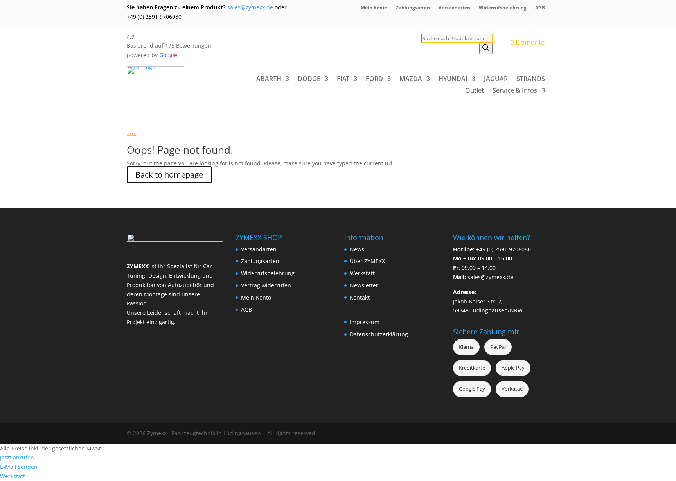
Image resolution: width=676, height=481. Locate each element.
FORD (374, 79)
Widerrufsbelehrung (503, 8)
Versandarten (454, 8)
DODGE (309, 79)
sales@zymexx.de (249, 7)
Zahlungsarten (413, 8)
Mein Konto (374, 8)
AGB (540, 8)
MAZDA (410, 79)
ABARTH (268, 79)
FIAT (343, 79)
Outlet (474, 91)
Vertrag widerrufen (266, 285)
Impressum (364, 322)
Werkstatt (362, 273)
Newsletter (364, 285)
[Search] (486, 48)
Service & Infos (515, 91)
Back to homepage (169, 174)
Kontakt (360, 297)
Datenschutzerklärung (379, 334)
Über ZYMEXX (367, 261)
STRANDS (530, 79)
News (357, 249)
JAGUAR (496, 79)
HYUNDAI (453, 79)
